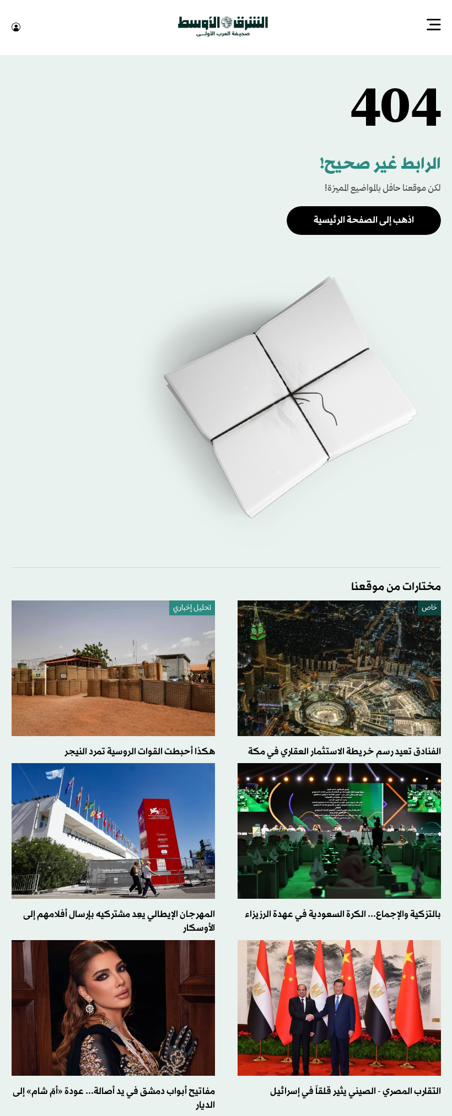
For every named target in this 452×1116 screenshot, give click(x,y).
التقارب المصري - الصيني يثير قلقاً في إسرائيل (355, 1090)
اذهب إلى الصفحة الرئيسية (364, 219)
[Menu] (434, 26)
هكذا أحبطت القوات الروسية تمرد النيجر (139, 750)
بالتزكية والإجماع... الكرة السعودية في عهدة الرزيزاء (343, 913)
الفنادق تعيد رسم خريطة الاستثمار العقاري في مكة (344, 750)
